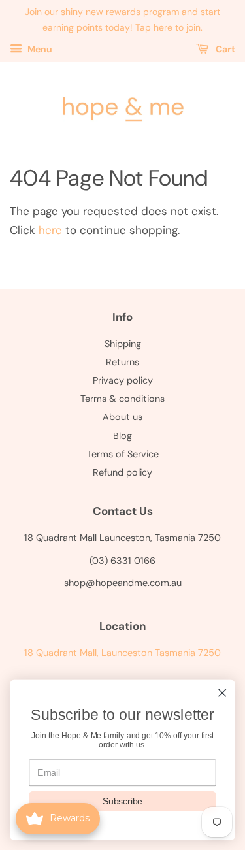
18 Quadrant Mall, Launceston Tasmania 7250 (122, 653)
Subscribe (122, 801)
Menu (38, 49)
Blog (122, 436)
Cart (224, 49)
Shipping (123, 344)
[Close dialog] (222, 693)
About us (122, 417)
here (50, 230)
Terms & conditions (122, 398)
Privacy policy (123, 380)
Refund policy (122, 472)
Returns (122, 362)
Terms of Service (123, 454)
